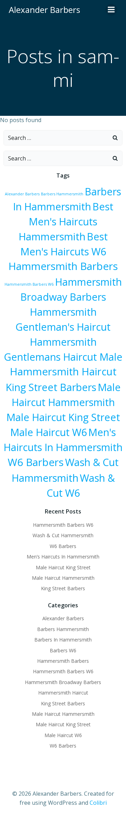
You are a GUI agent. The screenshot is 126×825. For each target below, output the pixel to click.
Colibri (98, 803)
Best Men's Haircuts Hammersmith (66, 221)
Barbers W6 (63, 650)
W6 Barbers (36, 462)
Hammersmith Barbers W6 (29, 284)
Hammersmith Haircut (63, 371)
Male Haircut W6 (48, 432)
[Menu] (111, 10)
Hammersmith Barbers (63, 266)
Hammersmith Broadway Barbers (63, 682)
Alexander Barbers (22, 194)
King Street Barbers (51, 387)
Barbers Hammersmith (62, 194)
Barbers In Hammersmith (63, 639)
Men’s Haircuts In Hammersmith (63, 556)
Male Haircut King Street (63, 417)
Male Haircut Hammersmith (63, 578)
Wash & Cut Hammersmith (63, 535)
